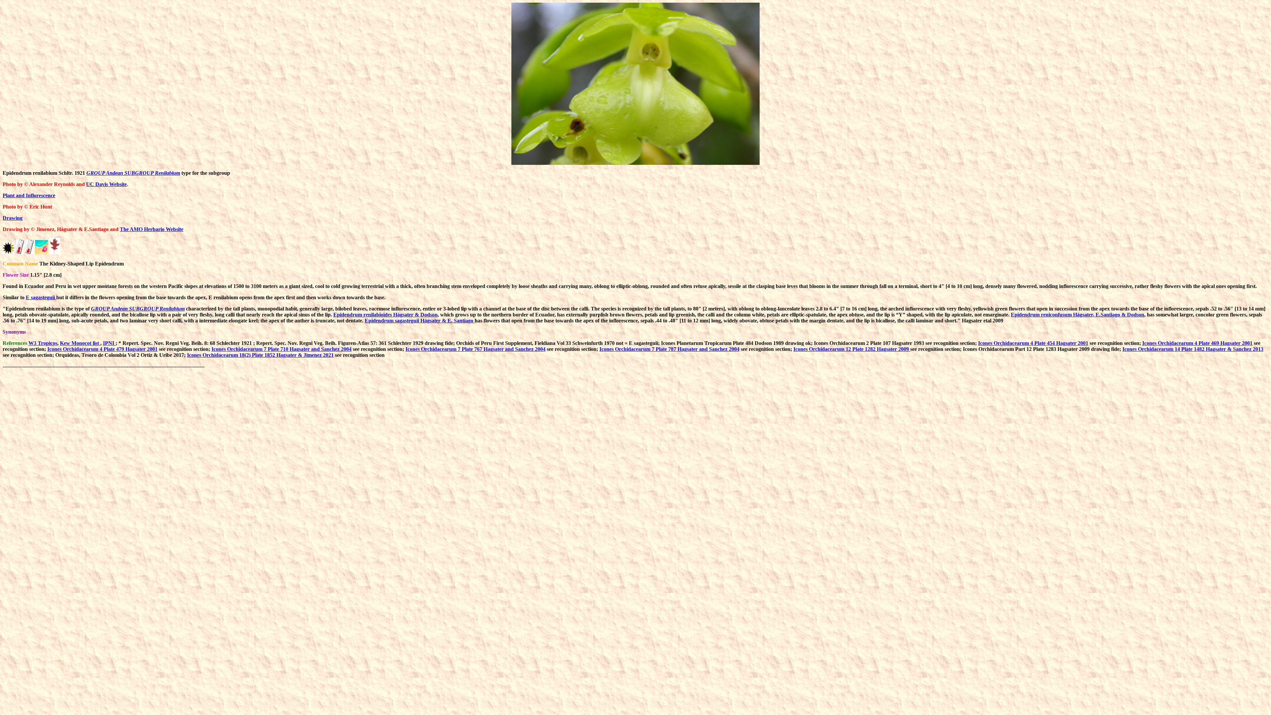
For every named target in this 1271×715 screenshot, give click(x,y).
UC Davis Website (106, 184)
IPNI (109, 343)
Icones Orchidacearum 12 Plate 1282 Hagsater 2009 (851, 349)
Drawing (13, 218)
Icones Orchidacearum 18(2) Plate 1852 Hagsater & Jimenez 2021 (260, 355)
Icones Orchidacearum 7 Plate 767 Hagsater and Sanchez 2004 (475, 349)
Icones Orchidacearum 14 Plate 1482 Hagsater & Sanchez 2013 (1192, 349)
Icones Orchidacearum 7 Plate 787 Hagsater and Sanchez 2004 (669, 349)
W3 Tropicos (42, 343)
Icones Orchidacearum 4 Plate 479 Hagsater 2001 (102, 349)
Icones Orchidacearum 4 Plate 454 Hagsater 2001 (1033, 343)
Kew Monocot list (80, 343)
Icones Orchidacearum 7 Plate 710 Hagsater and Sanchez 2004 (282, 349)
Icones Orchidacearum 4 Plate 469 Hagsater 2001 (1197, 343)
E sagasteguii (41, 297)
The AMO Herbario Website (151, 229)
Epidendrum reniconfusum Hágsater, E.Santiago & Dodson (1077, 314)
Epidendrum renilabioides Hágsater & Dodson (385, 314)
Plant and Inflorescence (29, 195)
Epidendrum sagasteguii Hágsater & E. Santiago (420, 320)
